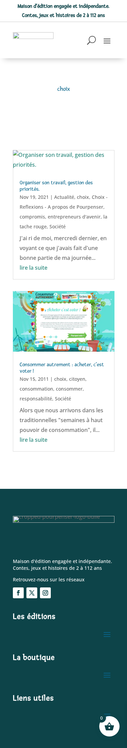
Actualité (64, 197)
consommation (36, 389)
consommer (69, 389)
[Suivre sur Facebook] (18, 592)
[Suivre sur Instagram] (45, 592)
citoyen (77, 379)
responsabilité (36, 398)
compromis (32, 216)
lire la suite (33, 267)
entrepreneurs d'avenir (74, 216)
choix (83, 197)
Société (57, 226)
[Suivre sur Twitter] (31, 592)
